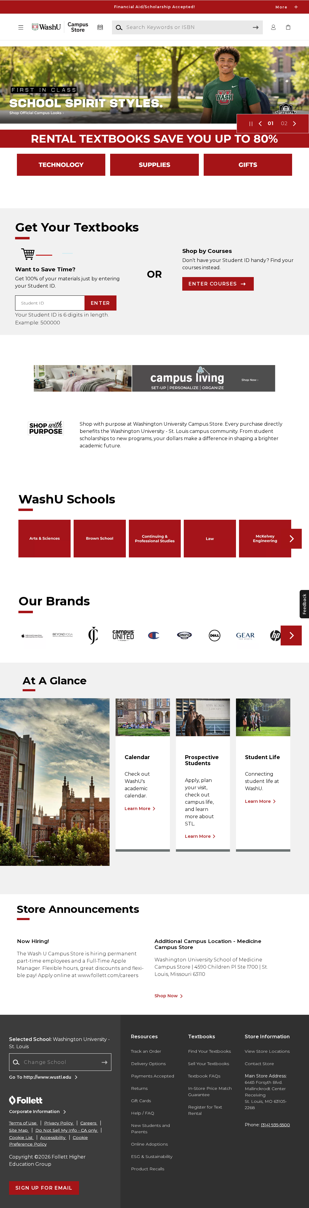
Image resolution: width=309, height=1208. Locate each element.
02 (284, 123)
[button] (154, 7)
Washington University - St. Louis (59, 1042)
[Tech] (61, 165)
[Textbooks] (100, 27)
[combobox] (60, 1062)
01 (271, 123)
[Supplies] (154, 165)
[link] (288, 27)
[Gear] (248, 165)
